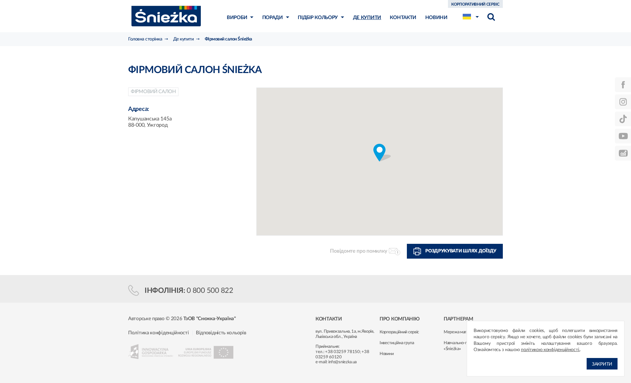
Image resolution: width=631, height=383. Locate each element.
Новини (386, 354)
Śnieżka (166, 16)
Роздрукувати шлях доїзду (460, 251)
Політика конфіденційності (158, 332)
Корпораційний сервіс (399, 332)
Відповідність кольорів (221, 332)
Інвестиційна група (397, 343)
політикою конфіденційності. (550, 349)
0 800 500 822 (210, 290)
